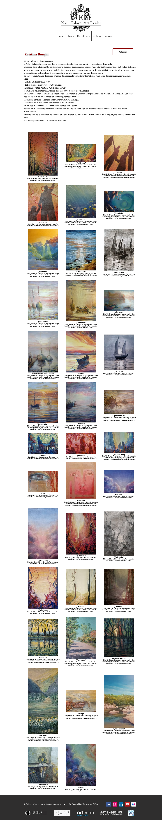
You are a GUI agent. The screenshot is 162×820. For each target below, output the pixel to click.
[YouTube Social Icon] (127, 804)
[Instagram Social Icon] (115, 804)
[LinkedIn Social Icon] (121, 804)
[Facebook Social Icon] (108, 804)
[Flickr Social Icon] (133, 804)
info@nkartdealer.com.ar (35, 804)
